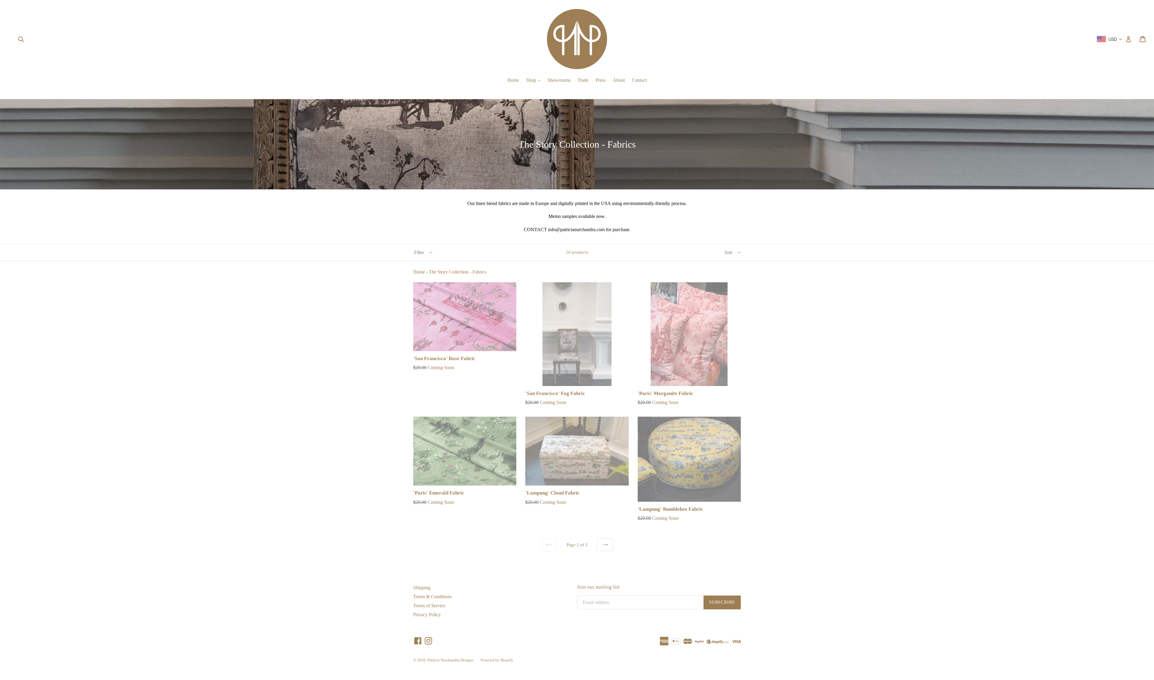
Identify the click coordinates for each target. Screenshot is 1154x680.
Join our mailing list (598, 587)
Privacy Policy (427, 614)
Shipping (421, 587)
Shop (531, 80)
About (619, 80)
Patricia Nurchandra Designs (450, 660)
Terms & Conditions (432, 596)
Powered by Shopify (497, 660)
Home (513, 80)
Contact (639, 80)
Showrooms (559, 80)
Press (601, 80)
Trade (583, 80)
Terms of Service (429, 605)
